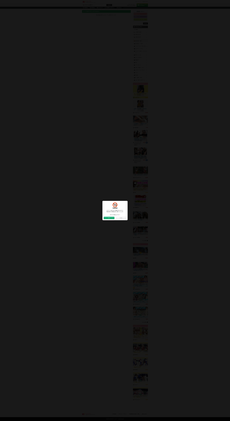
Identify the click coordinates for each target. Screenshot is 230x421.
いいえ (121, 217)
